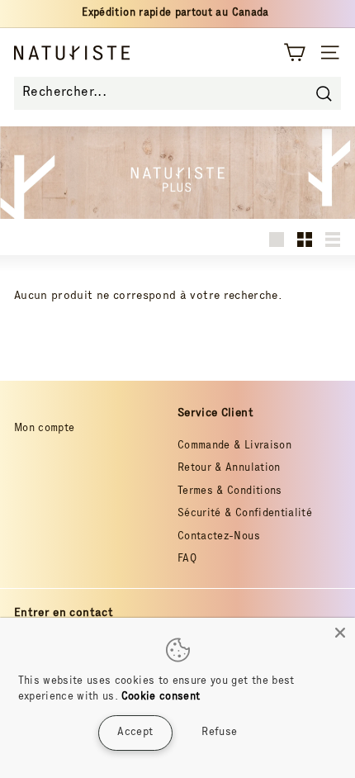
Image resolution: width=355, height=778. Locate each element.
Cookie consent (161, 697)
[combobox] (177, 93)
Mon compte (44, 429)
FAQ (187, 559)
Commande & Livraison (234, 446)
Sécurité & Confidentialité (245, 514)
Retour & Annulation (229, 468)
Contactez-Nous (219, 537)
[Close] (340, 632)
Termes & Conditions (230, 491)
